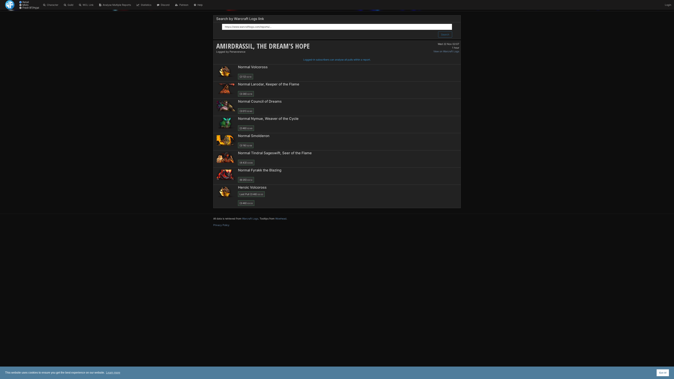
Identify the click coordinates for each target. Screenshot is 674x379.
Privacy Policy (221, 225)
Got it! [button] (663, 372)
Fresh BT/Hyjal (30, 7)
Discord (164, 4)
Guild (69, 4)
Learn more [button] (113, 372)
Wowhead (280, 218)
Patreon (183, 4)
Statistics (145, 4)
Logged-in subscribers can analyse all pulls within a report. (337, 59)
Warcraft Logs (250, 218)
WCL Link (87, 4)
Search (445, 34)
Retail (25, 2)
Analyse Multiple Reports (116, 4)
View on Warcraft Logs (446, 51)
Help (199, 4)
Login (668, 4)
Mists (25, 4)
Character (51, 4)
